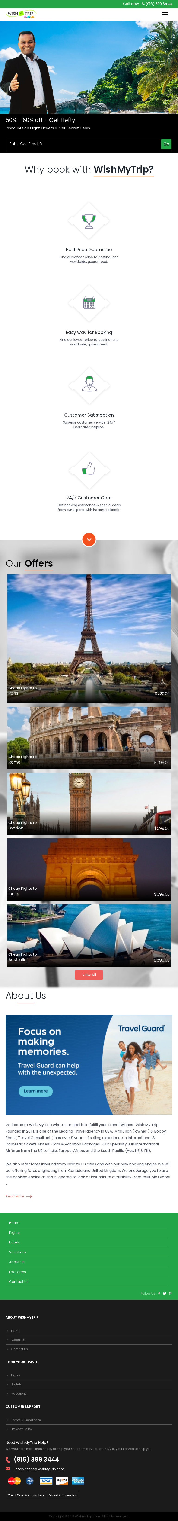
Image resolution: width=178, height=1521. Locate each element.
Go (166, 144)
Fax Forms (17, 1271)
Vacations (17, 1252)
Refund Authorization (63, 1495)
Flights (14, 1232)
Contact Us (19, 1281)
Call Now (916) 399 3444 (147, 3)
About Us (17, 1261)
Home (14, 1222)
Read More (15, 1196)
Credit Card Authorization (26, 1495)
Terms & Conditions (26, 1420)
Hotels (14, 1242)
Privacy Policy (21, 1429)
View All (89, 974)
